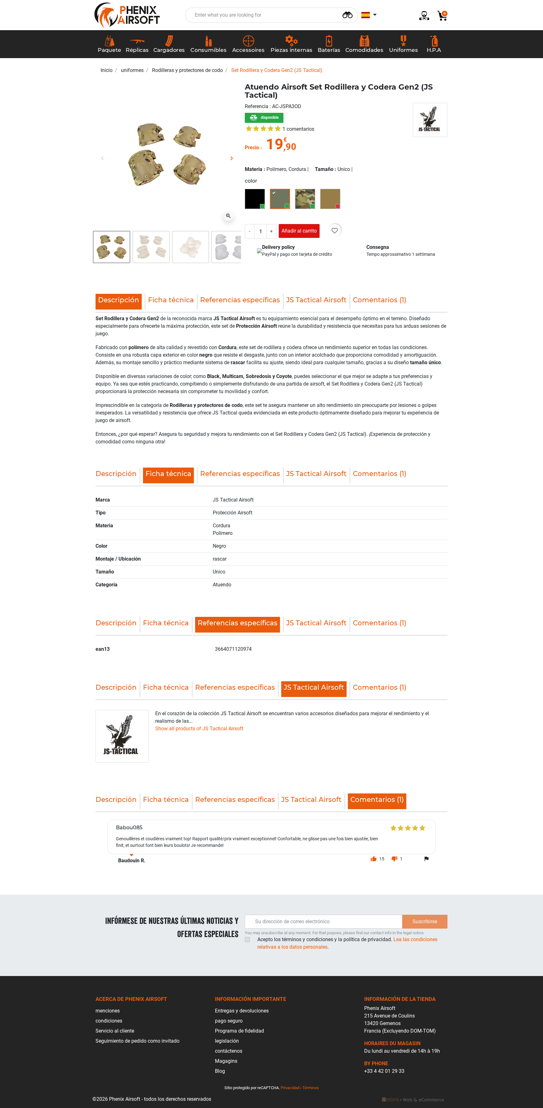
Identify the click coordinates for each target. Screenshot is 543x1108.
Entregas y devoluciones (242, 1011)
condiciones (109, 1021)
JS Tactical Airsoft (316, 300)
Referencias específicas (240, 300)
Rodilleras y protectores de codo (187, 70)
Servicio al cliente (115, 1031)
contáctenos (228, 1051)
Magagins (226, 1061)
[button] (439, 15)
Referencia (257, 106)
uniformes (132, 70)
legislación (227, 1041)
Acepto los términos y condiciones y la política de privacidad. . (347, 943)
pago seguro (229, 1021)
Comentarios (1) (379, 300)
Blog (220, 1071)
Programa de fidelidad (239, 1031)
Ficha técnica (171, 300)
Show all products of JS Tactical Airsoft (199, 729)
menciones (108, 1011)
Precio (252, 148)
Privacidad (290, 1087)
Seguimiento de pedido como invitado (137, 1041)
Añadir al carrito (299, 231)
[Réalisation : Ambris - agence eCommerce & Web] (412, 1099)
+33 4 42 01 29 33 (384, 1071)
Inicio (106, 70)
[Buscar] (347, 14)
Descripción (116, 473)
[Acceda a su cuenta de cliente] (421, 15)
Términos (310, 1087)
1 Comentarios (298, 129)
